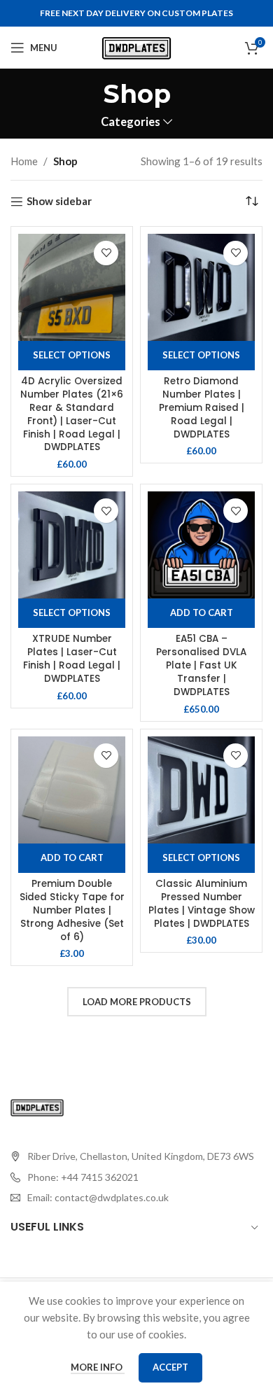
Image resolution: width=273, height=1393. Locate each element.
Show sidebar (59, 201)
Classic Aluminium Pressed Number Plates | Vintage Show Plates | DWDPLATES (201, 903)
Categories (130, 122)
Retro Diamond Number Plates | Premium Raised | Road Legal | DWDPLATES (201, 407)
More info (98, 1367)
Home (24, 161)
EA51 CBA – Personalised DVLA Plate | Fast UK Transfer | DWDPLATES (201, 665)
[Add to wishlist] (106, 253)
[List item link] (132, 1177)
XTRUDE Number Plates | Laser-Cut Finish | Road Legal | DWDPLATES (71, 658)
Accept (170, 1367)
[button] (201, 613)
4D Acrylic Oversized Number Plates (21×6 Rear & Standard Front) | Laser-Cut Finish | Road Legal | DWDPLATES (71, 414)
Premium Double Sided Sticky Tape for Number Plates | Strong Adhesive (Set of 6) (72, 910)
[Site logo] (136, 46)
